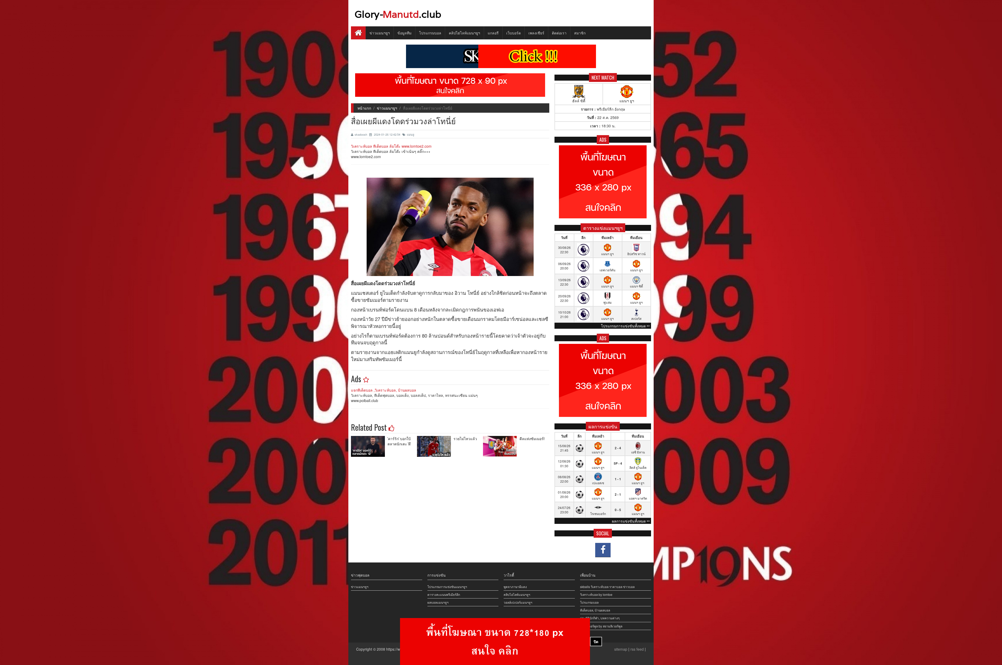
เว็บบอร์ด (513, 32)
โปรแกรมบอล (430, 32)
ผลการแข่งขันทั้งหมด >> (631, 521)
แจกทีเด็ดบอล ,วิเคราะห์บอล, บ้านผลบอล (383, 390)
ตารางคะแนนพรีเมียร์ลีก (443, 594)
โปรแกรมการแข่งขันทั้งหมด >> (625, 325)
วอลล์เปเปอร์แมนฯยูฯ (518, 602)
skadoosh (361, 134)
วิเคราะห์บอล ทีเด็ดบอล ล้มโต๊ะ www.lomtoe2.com (391, 146)
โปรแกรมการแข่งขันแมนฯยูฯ (447, 586)
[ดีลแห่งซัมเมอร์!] (501, 446)
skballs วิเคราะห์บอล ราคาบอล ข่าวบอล (607, 586)
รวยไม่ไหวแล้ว (465, 438)
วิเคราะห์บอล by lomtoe (596, 594)
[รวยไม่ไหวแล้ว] (435, 446)
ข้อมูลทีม (404, 32)
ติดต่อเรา (559, 32)
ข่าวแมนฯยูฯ (379, 32)
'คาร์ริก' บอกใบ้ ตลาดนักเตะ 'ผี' (399, 441)
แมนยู (410, 134)
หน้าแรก (364, 108)
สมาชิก (580, 32)
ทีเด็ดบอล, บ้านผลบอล (595, 610)
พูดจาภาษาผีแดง (515, 586)
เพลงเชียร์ (536, 32)
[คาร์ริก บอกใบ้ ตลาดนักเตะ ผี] (369, 446)
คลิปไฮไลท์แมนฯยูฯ (464, 32)
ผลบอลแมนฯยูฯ (438, 602)
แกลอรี (493, 32)
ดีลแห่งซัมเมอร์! (532, 438)
